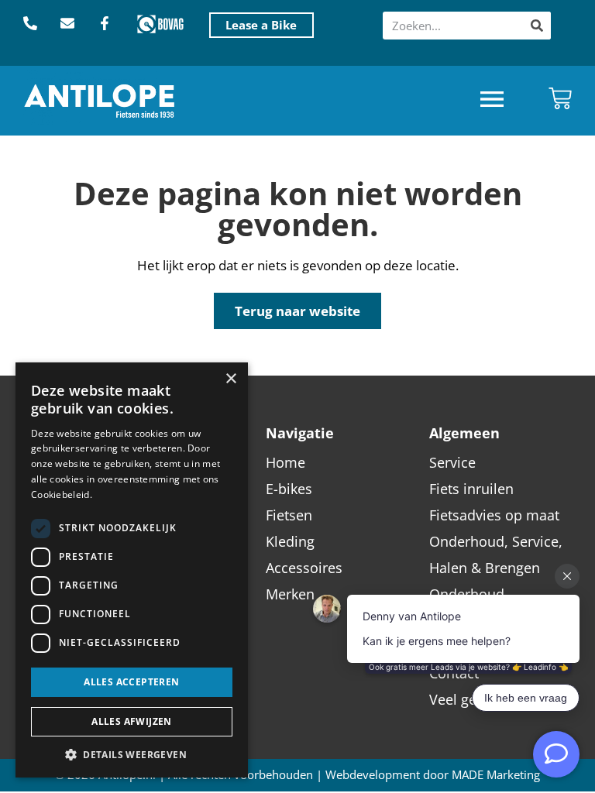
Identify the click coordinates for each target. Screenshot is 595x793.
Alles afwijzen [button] (131, 721)
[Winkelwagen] (560, 98)
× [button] (230, 379)
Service (452, 462)
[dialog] (131, 570)
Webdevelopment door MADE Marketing (432, 774)
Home (285, 462)
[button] (492, 101)
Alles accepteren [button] (131, 681)
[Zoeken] (537, 25)
